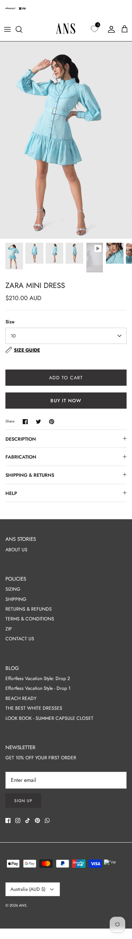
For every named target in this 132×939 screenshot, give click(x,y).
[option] (66, 140)
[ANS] (65, 29)
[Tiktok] (27, 820)
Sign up (23, 801)
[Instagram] (17, 820)
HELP (11, 493)
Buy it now (65, 400)
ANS (22, 905)
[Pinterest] (37, 820)
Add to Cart (66, 377)
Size (10, 322)
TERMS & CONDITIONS (29, 618)
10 (13, 335)
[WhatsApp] (47, 820)
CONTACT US (19, 638)
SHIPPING (15, 599)
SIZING (12, 589)
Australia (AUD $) (27, 889)
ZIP (8, 628)
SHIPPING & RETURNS (29, 475)
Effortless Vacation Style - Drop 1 (37, 688)
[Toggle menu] (7, 29)
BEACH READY (21, 698)
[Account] (109, 29)
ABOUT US (16, 549)
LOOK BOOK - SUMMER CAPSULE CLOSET (49, 718)
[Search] (22, 29)
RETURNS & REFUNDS (28, 609)
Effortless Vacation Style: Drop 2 (37, 678)
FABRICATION (20, 456)
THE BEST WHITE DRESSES (33, 708)
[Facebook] (7, 820)
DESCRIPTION (20, 439)
